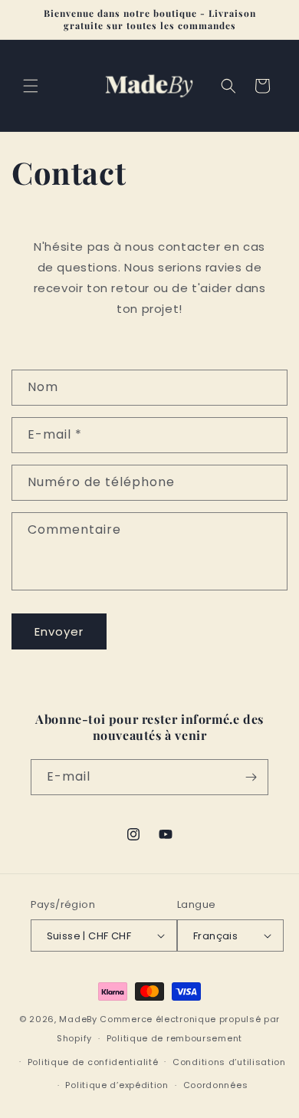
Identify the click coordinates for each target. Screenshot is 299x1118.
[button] (31, 86)
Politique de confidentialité (93, 1062)
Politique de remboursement (174, 1038)
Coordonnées (215, 1085)
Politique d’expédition (116, 1085)
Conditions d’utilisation (229, 1062)
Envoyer (59, 631)
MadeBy (78, 1019)
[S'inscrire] (251, 777)
